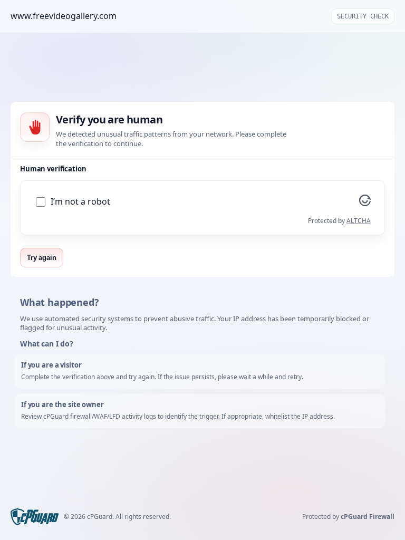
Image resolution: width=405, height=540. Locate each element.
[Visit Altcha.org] (365, 203)
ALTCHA (358, 220)
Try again (41, 258)
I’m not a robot (80, 201)
